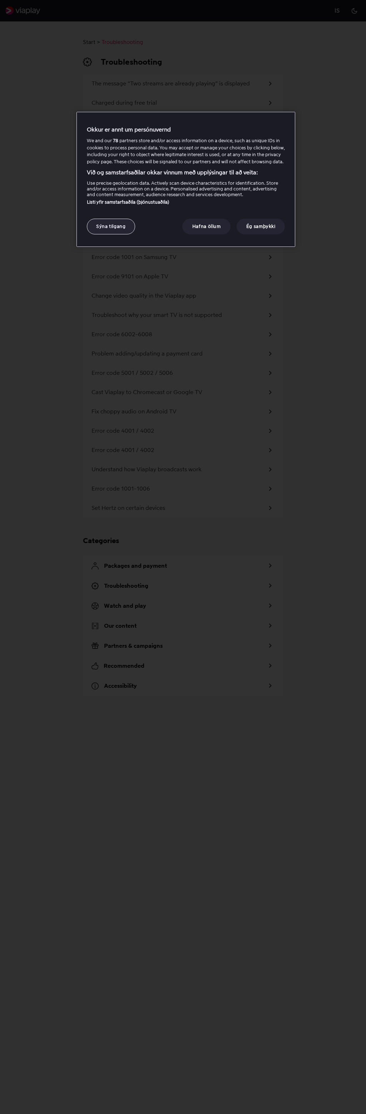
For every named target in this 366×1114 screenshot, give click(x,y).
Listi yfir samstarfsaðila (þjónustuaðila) (128, 202)
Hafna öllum (206, 226)
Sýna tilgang (111, 226)
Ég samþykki (261, 226)
